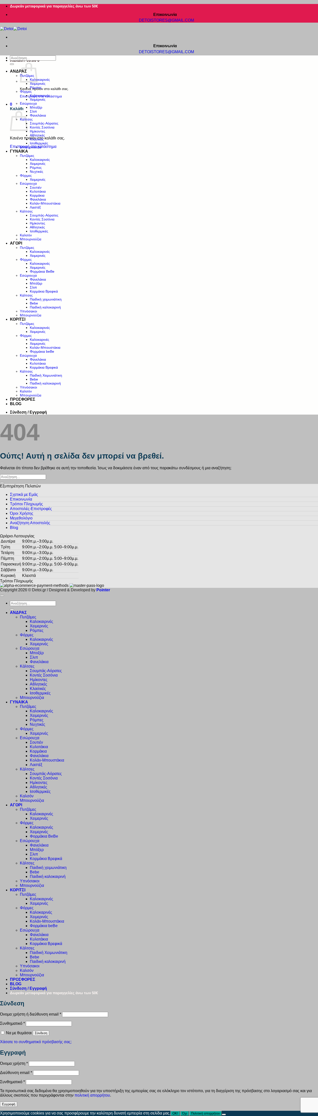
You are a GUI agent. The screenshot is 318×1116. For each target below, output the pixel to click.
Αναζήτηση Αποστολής (30, 523)
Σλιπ (33, 111)
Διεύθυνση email (16, 1073)
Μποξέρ (36, 107)
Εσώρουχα (28, 103)
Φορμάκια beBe (42, 351)
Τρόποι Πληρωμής (26, 504)
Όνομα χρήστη (14, 1063)
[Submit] (12, 64)
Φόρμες (26, 91)
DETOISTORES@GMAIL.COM (167, 20)
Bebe (34, 303)
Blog (14, 527)
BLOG (15, 404)
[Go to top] (2, 596)
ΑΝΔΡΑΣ (18, 71)
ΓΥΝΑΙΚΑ (19, 151)
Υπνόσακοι (28, 311)
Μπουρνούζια (30, 147)
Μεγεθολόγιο (21, 518)
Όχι (184, 1113)
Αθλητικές (37, 135)
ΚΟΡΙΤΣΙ (17, 319)
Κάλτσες (26, 211)
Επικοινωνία (21, 499)
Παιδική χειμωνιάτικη (46, 299)
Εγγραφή (8, 1104)
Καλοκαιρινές (40, 80)
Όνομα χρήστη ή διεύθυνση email (30, 1014)
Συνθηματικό (12, 1023)
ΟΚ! (175, 1113)
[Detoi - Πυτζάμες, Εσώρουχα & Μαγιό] (13, 29)
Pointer (102, 590)
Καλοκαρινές (39, 340)
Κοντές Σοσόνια (42, 127)
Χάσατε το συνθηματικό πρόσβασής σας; (36, 1042)
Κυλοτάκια (38, 191)
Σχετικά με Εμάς (24, 494)
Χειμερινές (37, 84)
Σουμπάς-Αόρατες (44, 123)
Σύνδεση (41, 1033)
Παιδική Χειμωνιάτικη (46, 375)
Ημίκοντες (37, 131)
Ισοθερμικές (39, 143)
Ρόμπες (36, 87)
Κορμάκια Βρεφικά (44, 291)
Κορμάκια (37, 195)
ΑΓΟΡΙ (16, 243)
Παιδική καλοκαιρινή (45, 307)
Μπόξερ (36, 283)
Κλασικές (37, 139)
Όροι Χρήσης (21, 513)
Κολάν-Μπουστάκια (45, 203)
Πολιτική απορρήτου (205, 1113)
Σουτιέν (35, 187)
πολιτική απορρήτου (92, 1095)
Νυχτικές (36, 171)
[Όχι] (224, 1114)
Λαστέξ (35, 207)
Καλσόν (26, 235)
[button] (11, 104)
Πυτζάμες (27, 156)
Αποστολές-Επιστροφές (31, 509)
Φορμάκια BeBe (42, 271)
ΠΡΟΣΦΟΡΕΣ (22, 399)
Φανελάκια (38, 115)
